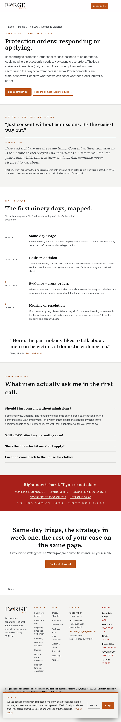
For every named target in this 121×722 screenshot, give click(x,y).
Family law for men (39, 614)
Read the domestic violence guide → (53, 91)
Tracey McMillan (56, 614)
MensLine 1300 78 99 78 (30, 491)
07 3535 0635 (76, 623)
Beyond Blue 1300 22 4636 (89, 491)
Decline (94, 705)
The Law (33, 26)
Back (9, 26)
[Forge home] (15, 6)
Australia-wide (56, 630)
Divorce (37, 650)
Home (21, 26)
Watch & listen (56, 645)
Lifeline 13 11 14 (59, 491)
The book (56, 651)
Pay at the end (39, 622)
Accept (107, 705)
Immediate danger (107, 616)
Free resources (56, 638)
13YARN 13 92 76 (80, 497)
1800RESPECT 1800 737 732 (48, 497)
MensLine (107, 628)
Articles (55, 660)
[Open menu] (114, 6)
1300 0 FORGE (75, 615)
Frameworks (57, 624)
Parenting (38, 638)
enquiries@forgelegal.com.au (82, 631)
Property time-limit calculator (38, 667)
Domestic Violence (38, 644)
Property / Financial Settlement (39, 630)
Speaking (56, 655)
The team (56, 620)
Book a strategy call (18, 91)
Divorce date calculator (38, 657)
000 (102, 503)
